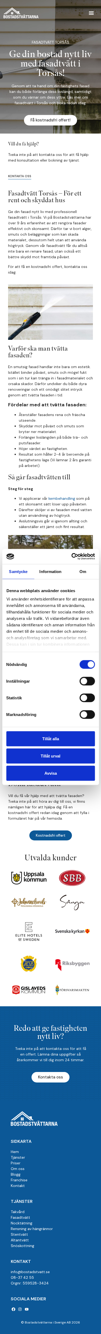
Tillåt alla (50, 738)
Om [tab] (82, 571)
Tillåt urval (50, 755)
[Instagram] (20, 1309)
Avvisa (50, 773)
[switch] (87, 681)
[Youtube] (26, 1309)
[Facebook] (13, 1309)
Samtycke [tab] (18, 571)
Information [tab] (50, 571)
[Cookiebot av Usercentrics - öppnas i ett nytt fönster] (72, 556)
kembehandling (61, 498)
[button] (91, 13)
